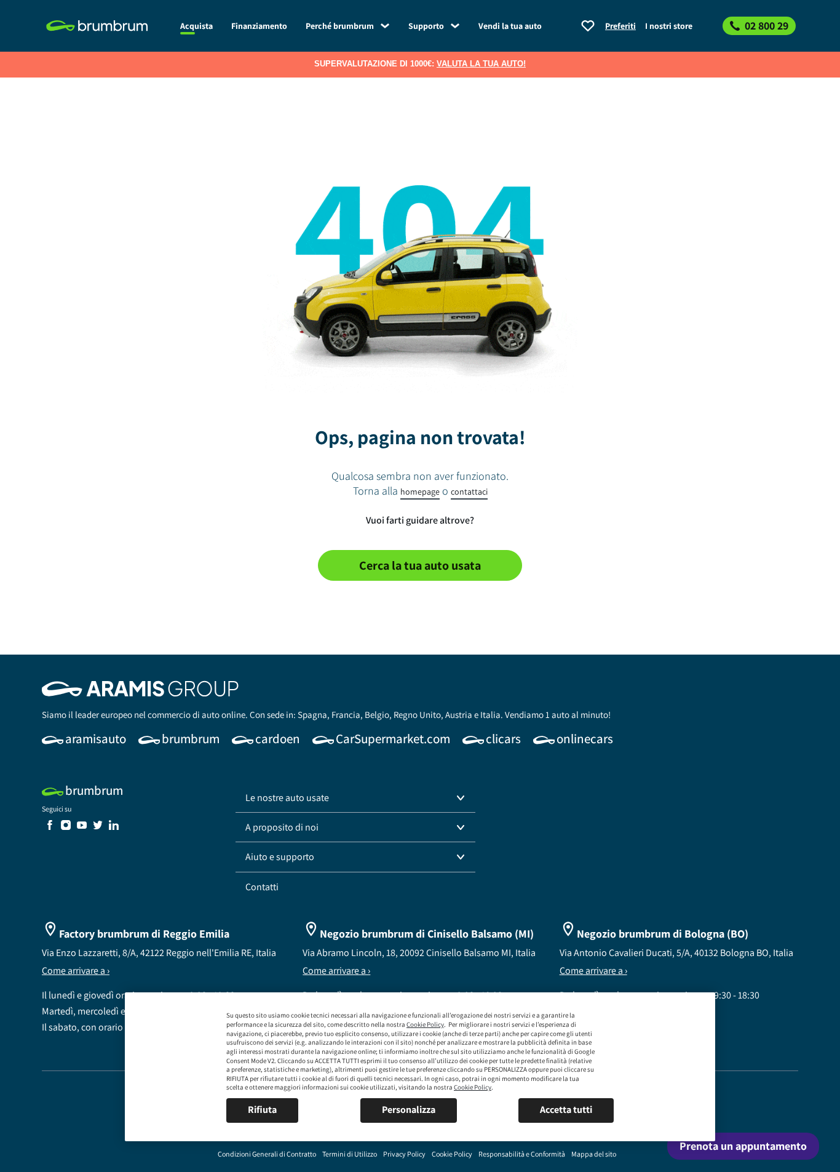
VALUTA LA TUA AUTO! (481, 63)
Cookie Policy (425, 1024)
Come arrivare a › (75, 970)
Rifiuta (262, 1109)
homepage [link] (420, 491)
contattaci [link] (469, 491)
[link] (106, 26)
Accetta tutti (566, 1109)
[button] (355, 798)
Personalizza (408, 1109)
